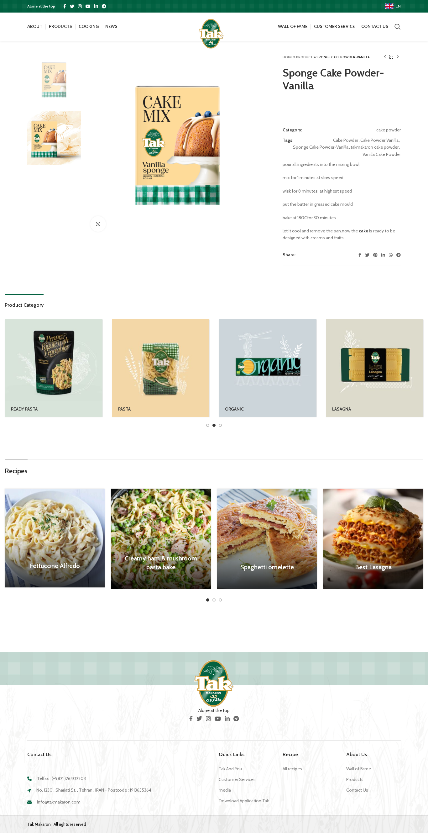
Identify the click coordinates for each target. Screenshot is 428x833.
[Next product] (397, 57)
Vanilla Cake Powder (382, 154)
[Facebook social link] (64, 6)
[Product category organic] (267, 368)
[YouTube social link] (88, 6)
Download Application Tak (244, 801)
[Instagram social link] (80, 6)
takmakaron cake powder (375, 147)
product (304, 57)
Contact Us (357, 790)
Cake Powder (345, 140)
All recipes (292, 769)
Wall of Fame (358, 769)
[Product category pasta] (161, 368)
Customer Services (237, 779)
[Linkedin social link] (96, 6)
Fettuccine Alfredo (55, 566)
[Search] (397, 26)
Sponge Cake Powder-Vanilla (320, 147)
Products (354, 779)
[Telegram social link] (104, 6)
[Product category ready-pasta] (53, 368)
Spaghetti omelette (267, 567)
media (225, 790)
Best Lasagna (373, 567)
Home (288, 57)
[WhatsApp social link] (390, 255)
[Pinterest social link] (375, 255)
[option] (54, 80)
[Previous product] (385, 57)
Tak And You (230, 769)
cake (363, 231)
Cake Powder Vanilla (379, 140)
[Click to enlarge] (98, 224)
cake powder (388, 130)
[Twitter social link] (72, 6)
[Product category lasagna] (375, 368)
